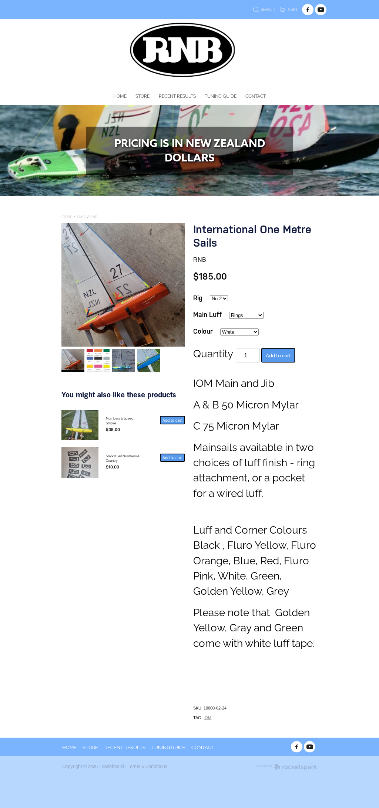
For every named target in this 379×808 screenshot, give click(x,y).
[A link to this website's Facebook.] (307, 10)
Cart (292, 9)
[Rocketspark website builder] (287, 768)
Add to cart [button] (278, 355)
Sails (81, 216)
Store (66, 216)
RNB (93, 216)
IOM (207, 717)
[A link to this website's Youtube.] (320, 10)
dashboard (113, 766)
